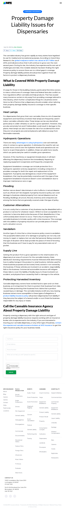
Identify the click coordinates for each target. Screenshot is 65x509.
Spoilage (53, 427)
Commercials (19, 431)
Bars (52, 440)
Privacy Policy (58, 505)
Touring (29, 438)
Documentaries (19, 435)
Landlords (42, 443)
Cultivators (42, 434)
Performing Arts (32, 434)
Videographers (19, 420)
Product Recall (43, 416)
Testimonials (6, 408)
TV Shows (18, 464)
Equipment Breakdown (42, 402)
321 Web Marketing (32, 505)
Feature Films (19, 446)
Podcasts (18, 468)
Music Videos (19, 459)
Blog (4, 394)
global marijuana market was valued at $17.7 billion (35, 60)
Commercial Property (54, 402)
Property (42, 421)
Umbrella (54, 423)
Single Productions (18, 401)
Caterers (53, 444)
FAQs (4, 405)
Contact (5, 402)
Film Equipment (20, 411)
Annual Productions (18, 395)
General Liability (19, 415)
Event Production (32, 397)
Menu (61, 3)
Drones (17, 406)
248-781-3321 (9, 491)
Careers (5, 397)
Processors (42, 447)
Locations (6, 411)
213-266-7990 (9, 484)
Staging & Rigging (30, 407)
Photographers (19, 424)
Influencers (18, 455)
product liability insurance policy (15, 296)
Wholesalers (42, 452)
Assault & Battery (56, 393)
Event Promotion (32, 402)
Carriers (5, 400)
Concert (29, 414)
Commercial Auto (56, 397)
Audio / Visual (31, 393)
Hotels (53, 449)
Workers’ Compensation (55, 432)
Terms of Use (33, 506)
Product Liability (44, 412)
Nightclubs (54, 453)
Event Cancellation (30, 419)
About (5, 391)
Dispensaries (43, 438)
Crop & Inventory (44, 393)
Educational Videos (18, 440)
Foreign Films (19, 450)
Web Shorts (18, 473)
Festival (29, 425)
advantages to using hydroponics (29, 143)
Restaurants (54, 458)
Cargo (41, 397)
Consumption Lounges (43, 428)
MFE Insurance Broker (13, 505)
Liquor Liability (55, 418)
